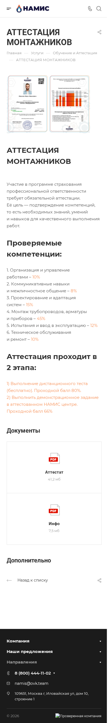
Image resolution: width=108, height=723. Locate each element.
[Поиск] (98, 8)
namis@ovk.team (31, 683)
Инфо (54, 523)
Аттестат (54, 472)
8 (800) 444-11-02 (33, 673)
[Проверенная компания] (78, 716)
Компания (18, 641)
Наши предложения (30, 651)
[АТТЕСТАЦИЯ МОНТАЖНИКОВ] (48, 103)
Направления (22, 662)
